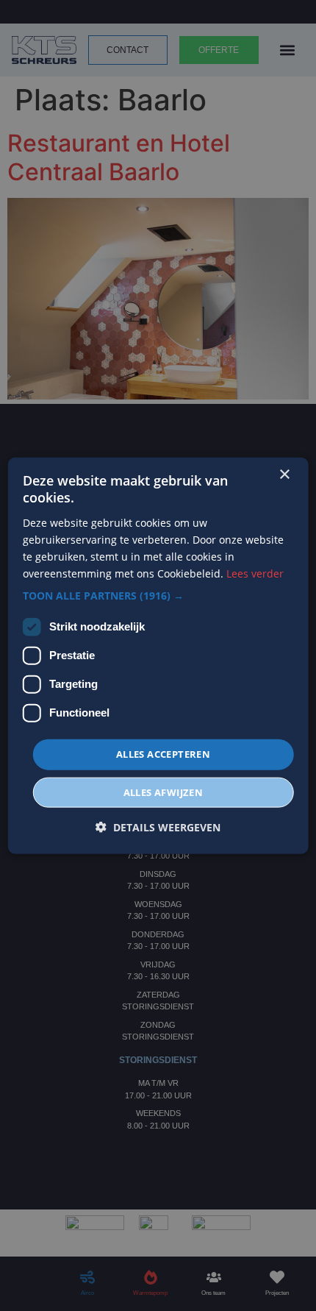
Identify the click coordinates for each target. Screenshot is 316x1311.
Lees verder (255, 573)
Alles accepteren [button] (163, 754)
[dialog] (158, 656)
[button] (158, 596)
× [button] (284, 474)
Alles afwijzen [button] (163, 791)
